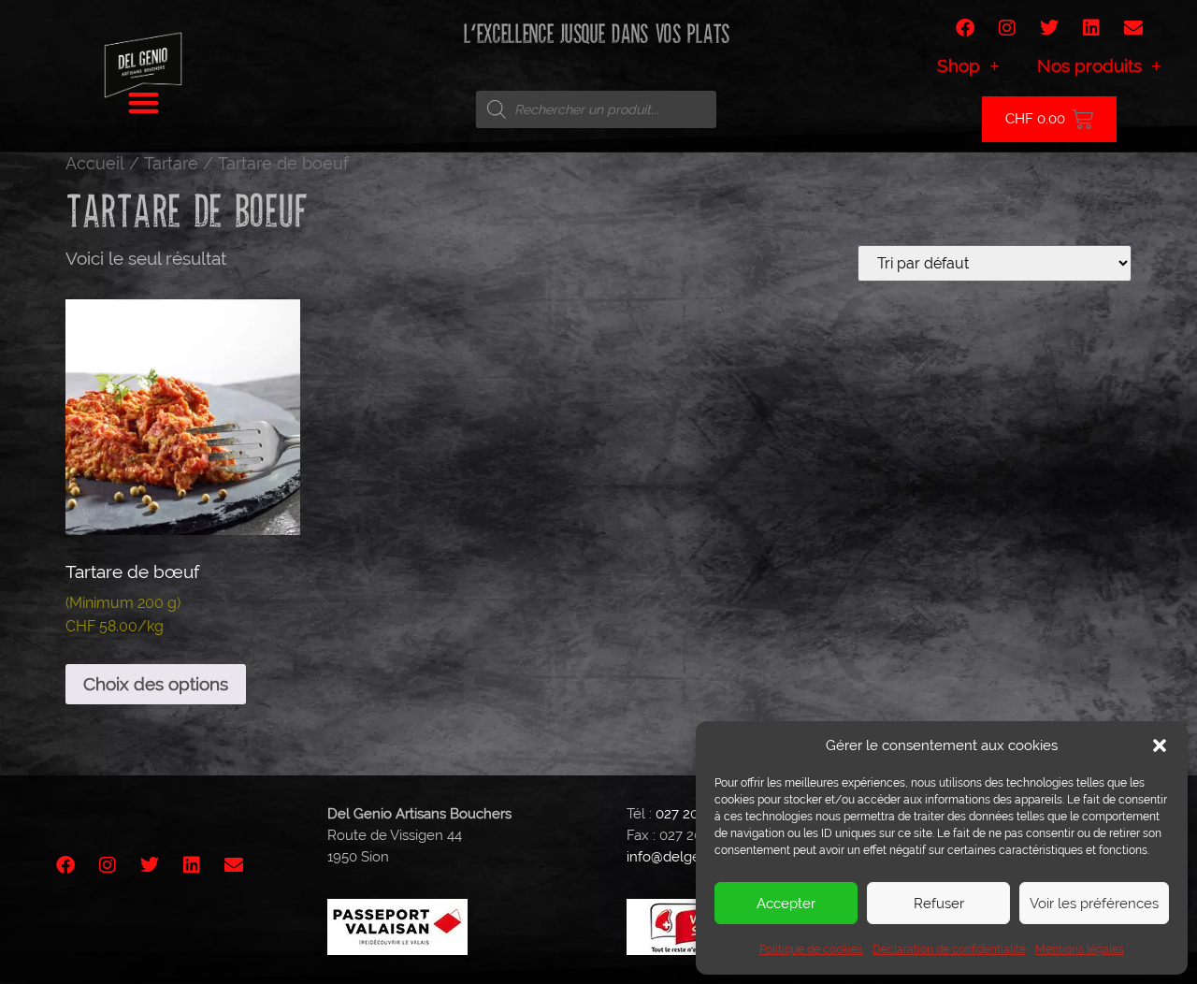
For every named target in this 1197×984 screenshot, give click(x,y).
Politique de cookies (811, 949)
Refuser (939, 903)
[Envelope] (1133, 28)
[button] (1159, 745)
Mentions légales (1079, 949)
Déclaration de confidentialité (949, 949)
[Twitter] (1049, 28)
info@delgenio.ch (683, 856)
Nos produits (1089, 65)
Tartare (171, 163)
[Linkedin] (1091, 28)
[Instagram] (1007, 28)
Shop (958, 65)
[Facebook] (965, 28)
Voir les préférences (1094, 903)
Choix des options (155, 683)
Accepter (786, 903)
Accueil (94, 163)
